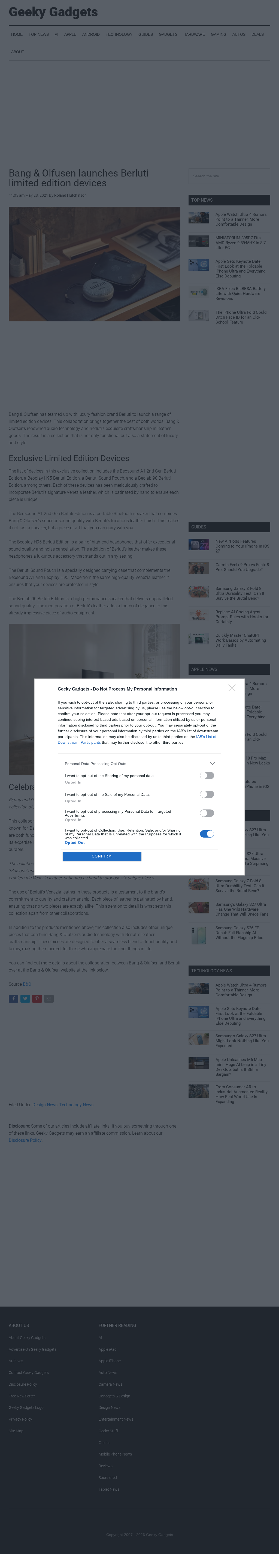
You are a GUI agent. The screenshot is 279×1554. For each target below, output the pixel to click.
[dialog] (139, 777)
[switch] (207, 775)
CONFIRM (102, 856)
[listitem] (139, 763)
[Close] (234, 689)
